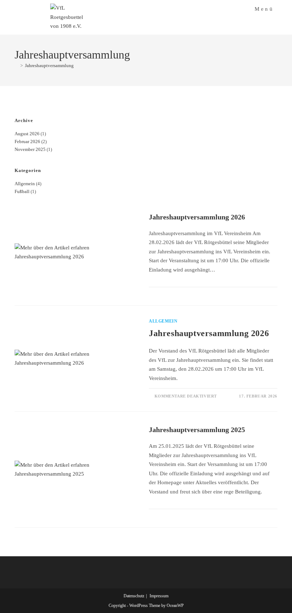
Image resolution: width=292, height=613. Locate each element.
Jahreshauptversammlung (49, 65)
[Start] (16, 65)
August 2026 (27, 133)
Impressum (159, 595)
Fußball (22, 191)
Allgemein (25, 183)
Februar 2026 (27, 141)
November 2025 (30, 149)
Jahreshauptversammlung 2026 (197, 217)
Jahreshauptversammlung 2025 (197, 430)
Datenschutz (134, 595)
